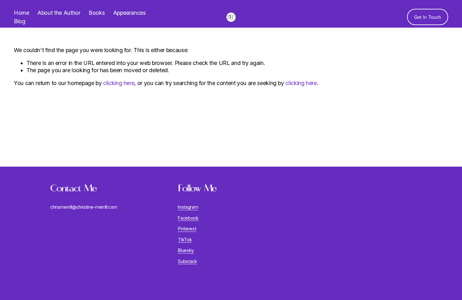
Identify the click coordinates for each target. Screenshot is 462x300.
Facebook (188, 218)
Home (21, 12)
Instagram (188, 207)
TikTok (185, 239)
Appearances (129, 12)
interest (188, 228)
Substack (187, 261)
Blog (19, 21)
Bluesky (186, 250)
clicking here (118, 83)
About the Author (58, 12)
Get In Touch (427, 17)
